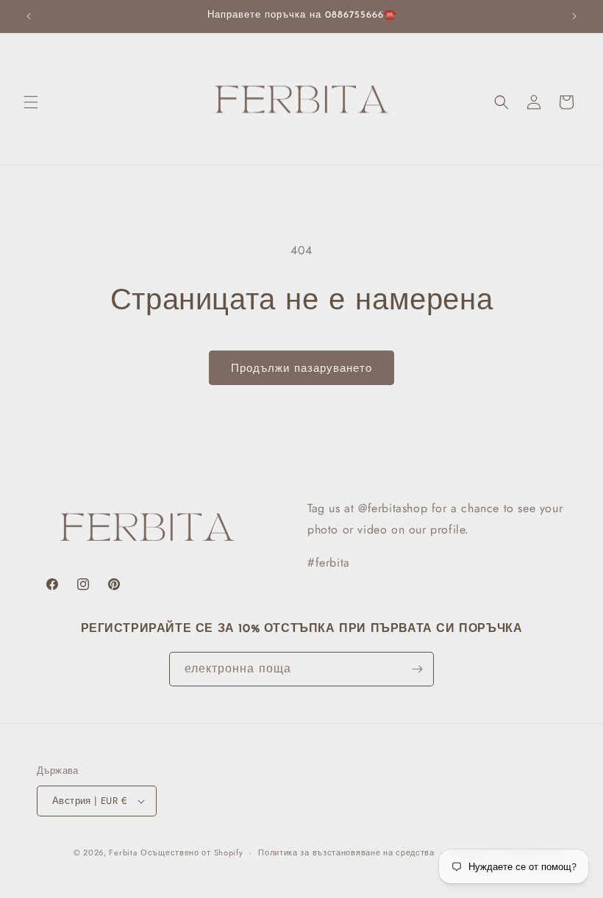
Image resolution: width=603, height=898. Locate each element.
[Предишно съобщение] (29, 16)
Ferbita (123, 852)
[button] (31, 102)
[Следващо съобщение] (574, 16)
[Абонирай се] (417, 669)
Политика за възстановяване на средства (346, 852)
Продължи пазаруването (301, 368)
